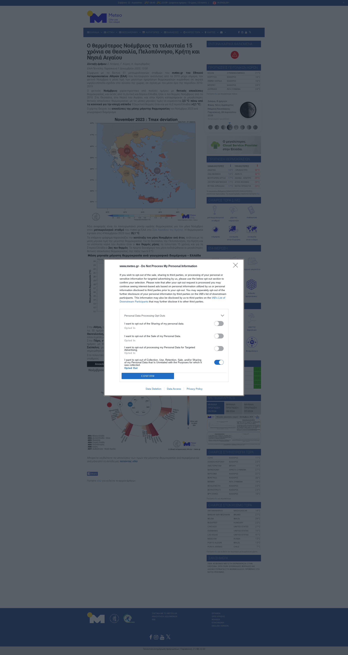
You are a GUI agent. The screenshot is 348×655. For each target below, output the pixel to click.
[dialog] (174, 327)
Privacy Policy (194, 388)
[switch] (219, 323)
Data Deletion (153, 388)
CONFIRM (148, 376)
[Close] (236, 266)
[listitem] (174, 315)
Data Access (174, 388)
